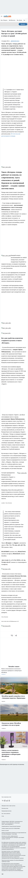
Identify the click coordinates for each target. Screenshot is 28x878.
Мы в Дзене (19, 20)
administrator (15, 41)
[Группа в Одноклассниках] (5, 800)
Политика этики (5, 808)
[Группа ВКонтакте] (3, 800)
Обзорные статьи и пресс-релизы (8, 805)
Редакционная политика (6, 810)
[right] (26, 20)
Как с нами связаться (6, 813)
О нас (3, 816)
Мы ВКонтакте (12, 20)
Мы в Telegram (4, 20)
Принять (23, 24)
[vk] (12, 635)
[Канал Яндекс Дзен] (9, 800)
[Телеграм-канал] (7, 800)
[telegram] (16, 635)
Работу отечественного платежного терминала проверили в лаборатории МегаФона (11, 671)
